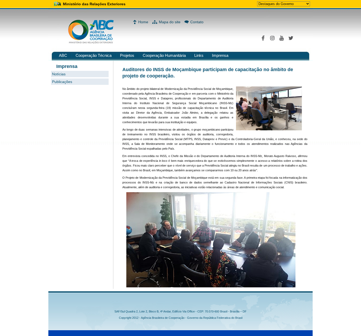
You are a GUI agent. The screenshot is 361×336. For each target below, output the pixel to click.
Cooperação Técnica (94, 55)
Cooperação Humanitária (164, 55)
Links (198, 55)
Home (143, 22)
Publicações (62, 82)
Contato (196, 22)
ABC (63, 55)
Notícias (59, 74)
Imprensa (220, 55)
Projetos (127, 55)
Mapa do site (170, 22)
